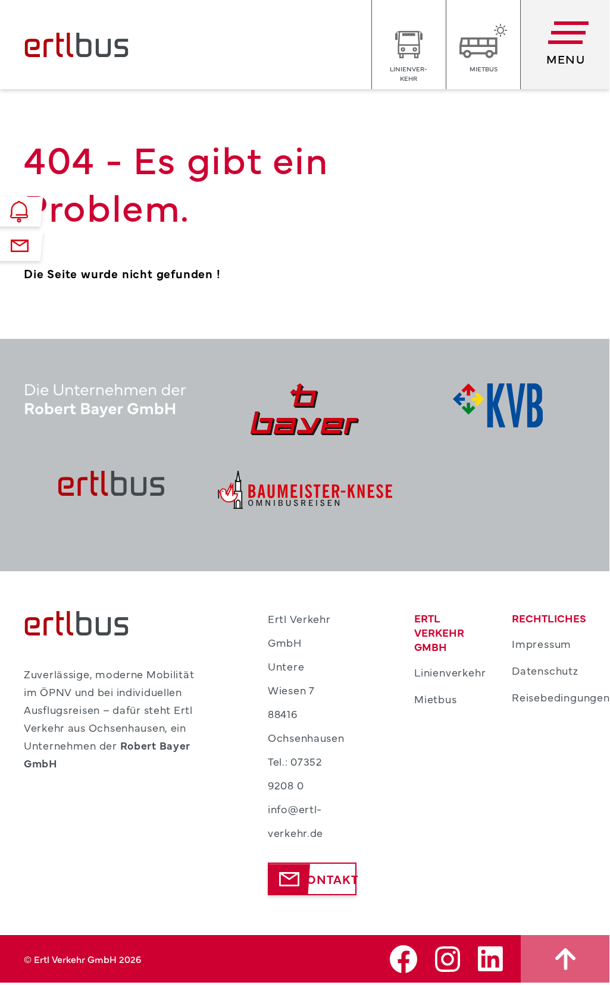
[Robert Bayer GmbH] (305, 409)
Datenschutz (545, 670)
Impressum (541, 643)
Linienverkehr (450, 672)
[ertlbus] (111, 490)
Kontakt (327, 879)
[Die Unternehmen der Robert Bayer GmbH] (111, 409)
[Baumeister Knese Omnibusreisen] (305, 490)
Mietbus (435, 698)
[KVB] (498, 409)
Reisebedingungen (561, 697)
